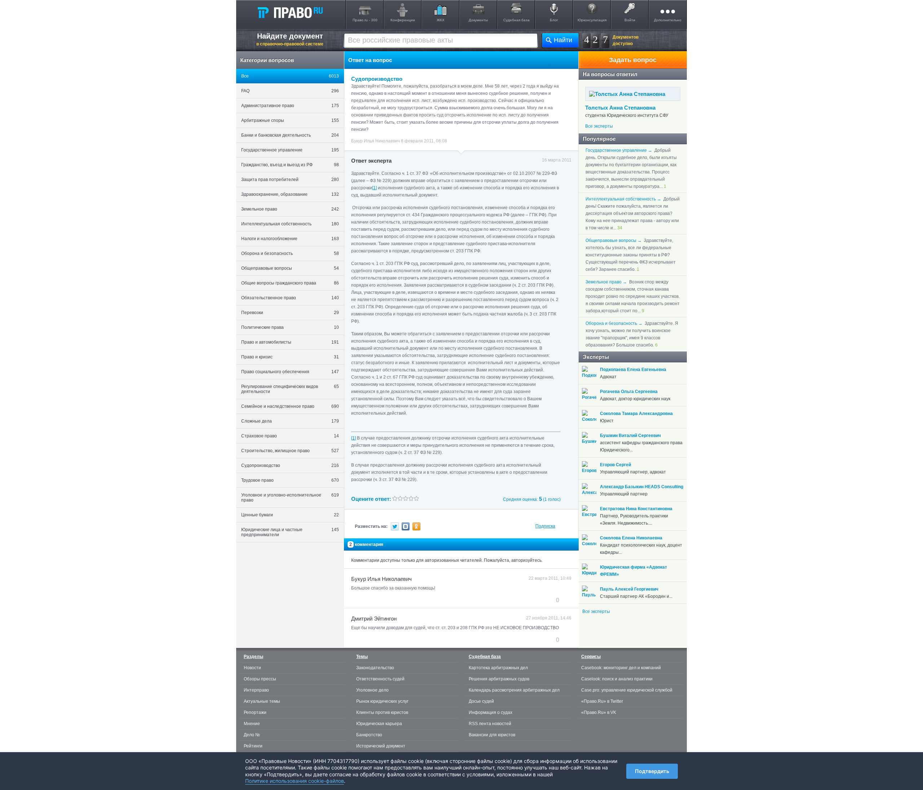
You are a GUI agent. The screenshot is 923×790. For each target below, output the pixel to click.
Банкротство (369, 734)
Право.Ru (290, 12)
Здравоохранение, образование (290, 194)
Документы (478, 20)
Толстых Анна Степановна (620, 108)
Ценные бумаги (290, 514)
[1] (353, 438)
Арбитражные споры (290, 120)
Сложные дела (290, 421)
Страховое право (290, 435)
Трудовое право (290, 480)
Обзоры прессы (260, 678)
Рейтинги (253, 746)
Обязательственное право (290, 297)
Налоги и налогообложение (290, 238)
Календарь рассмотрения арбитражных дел (514, 690)
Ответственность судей (380, 678)
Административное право (290, 105)
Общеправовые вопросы (290, 268)
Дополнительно (667, 20)
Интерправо (256, 690)
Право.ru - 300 (365, 20)
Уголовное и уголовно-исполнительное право (290, 498)
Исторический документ (380, 746)
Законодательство (375, 667)
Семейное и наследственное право (290, 406)
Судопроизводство (290, 465)
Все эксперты (599, 126)
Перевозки (290, 312)
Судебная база (516, 20)
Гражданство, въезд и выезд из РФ (290, 164)
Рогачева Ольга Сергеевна (629, 391)
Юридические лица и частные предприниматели (290, 532)
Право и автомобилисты (290, 342)
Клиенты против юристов (382, 712)
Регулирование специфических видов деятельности (290, 389)
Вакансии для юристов (492, 734)
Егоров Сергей (615, 464)
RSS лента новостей (490, 723)
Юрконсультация (592, 20)
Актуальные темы (262, 701)
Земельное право (290, 209)
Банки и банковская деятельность (290, 135)
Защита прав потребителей (290, 179)
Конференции (402, 20)
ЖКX (441, 20)
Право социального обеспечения (290, 371)
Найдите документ (289, 39)
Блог (554, 20)
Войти (629, 20)
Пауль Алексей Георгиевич (629, 589)
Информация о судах (490, 712)
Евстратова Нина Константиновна (636, 508)
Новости (252, 667)
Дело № (252, 734)
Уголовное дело (372, 690)
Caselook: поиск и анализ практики (617, 678)
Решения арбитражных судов (499, 678)
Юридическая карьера (379, 723)
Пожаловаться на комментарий (387, 600)
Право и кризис (290, 356)
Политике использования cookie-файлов (294, 781)
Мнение (252, 723)
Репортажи (255, 712)
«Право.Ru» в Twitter (602, 701)
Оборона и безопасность (290, 253)
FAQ (290, 90)
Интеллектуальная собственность (290, 223)
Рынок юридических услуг (382, 701)
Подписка (545, 526)
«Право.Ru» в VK (598, 712)
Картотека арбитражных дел (498, 667)
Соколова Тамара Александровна (636, 413)
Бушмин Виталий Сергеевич (630, 435)
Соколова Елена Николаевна (631, 537)
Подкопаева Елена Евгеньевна (633, 369)
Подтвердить (652, 771)
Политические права (290, 327)
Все (290, 76)
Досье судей (481, 701)
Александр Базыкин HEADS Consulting (641, 486)
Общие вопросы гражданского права (290, 283)
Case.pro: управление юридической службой (626, 690)
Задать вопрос (633, 59)
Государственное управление (290, 150)
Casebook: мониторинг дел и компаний (621, 667)
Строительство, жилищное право (290, 450)
